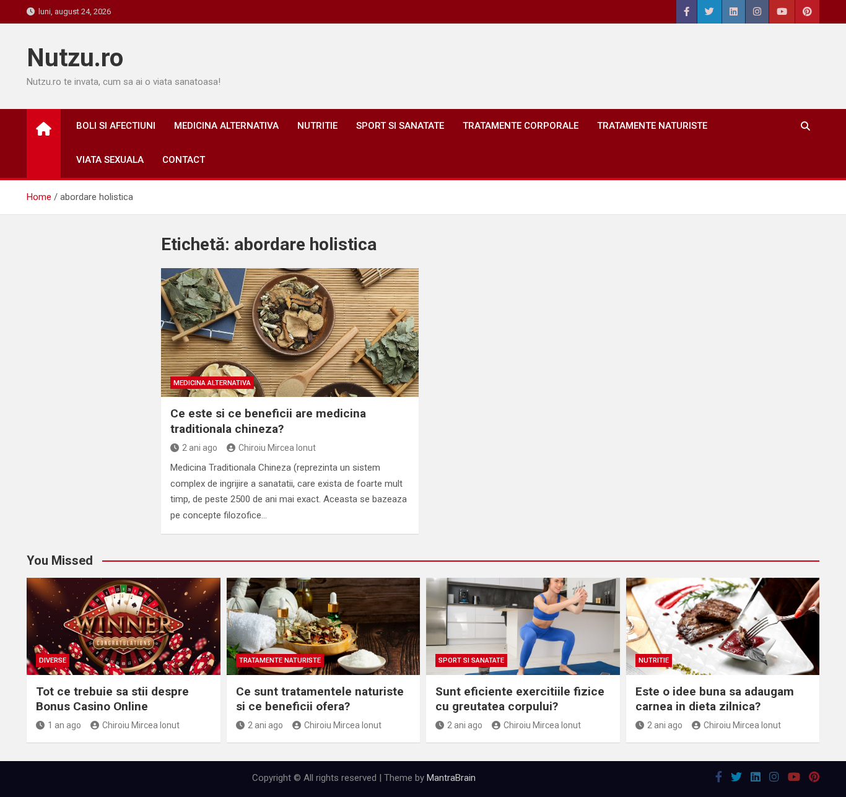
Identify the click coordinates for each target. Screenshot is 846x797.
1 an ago (64, 725)
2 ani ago (199, 448)
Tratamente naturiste (652, 125)
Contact (183, 159)
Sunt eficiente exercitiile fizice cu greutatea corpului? (519, 699)
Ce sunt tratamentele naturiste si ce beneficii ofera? (320, 699)
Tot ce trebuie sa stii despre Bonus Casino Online (112, 699)
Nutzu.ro (75, 57)
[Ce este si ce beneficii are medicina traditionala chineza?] (290, 332)
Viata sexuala (110, 159)
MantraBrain (451, 777)
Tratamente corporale (520, 125)
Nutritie (317, 125)
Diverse (52, 660)
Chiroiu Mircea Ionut (277, 448)
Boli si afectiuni (115, 125)
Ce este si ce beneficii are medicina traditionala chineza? (268, 421)
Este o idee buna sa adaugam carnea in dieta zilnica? (714, 699)
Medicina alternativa (226, 125)
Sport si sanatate (400, 125)
